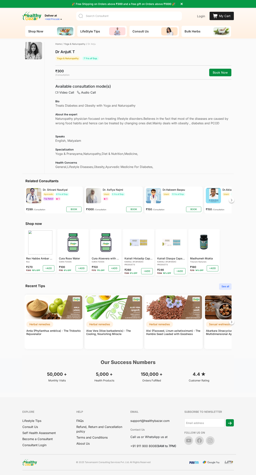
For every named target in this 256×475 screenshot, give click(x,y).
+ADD (48, 268)
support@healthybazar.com (150, 421)
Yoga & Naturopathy (74, 44)
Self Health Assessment (39, 433)
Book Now (220, 72)
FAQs (80, 421)
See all (225, 286)
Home (58, 44)
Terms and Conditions (92, 437)
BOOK (74, 209)
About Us (83, 443)
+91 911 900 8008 (143, 446)
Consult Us (30, 427)
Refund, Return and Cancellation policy (99, 429)
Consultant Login (34, 445)
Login (201, 16)
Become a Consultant (37, 439)
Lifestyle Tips (31, 421)
